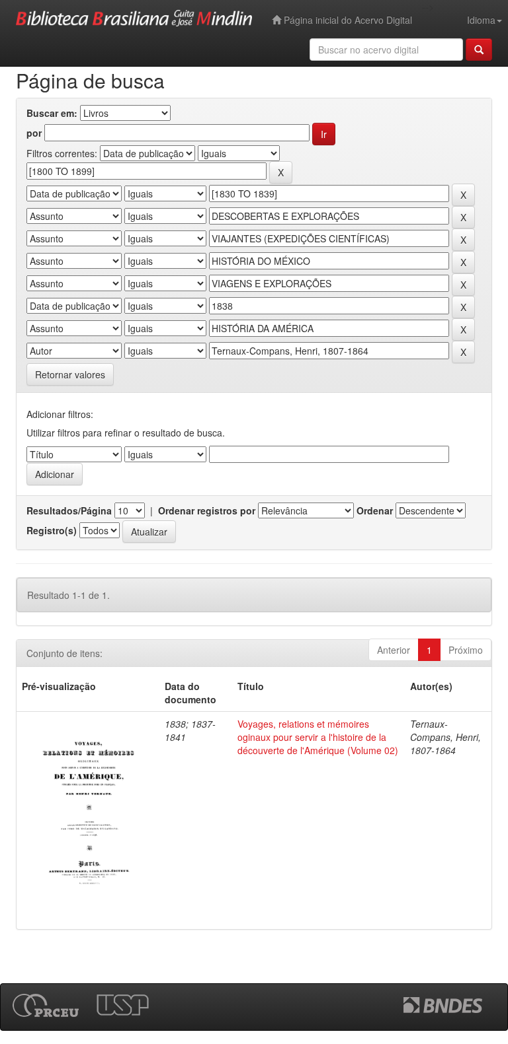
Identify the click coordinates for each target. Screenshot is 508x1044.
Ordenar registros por (206, 510)
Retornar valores (70, 374)
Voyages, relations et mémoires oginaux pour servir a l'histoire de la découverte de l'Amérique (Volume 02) (317, 737)
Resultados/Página (69, 510)
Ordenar (375, 510)
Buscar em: (51, 113)
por (34, 132)
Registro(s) (51, 530)
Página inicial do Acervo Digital (346, 19)
